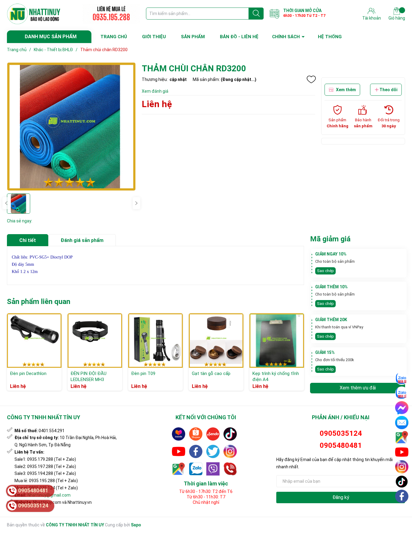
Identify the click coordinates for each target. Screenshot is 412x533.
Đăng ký (340, 497)
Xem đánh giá (155, 91)
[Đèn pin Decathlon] (34, 340)
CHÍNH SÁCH (286, 36)
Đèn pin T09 (143, 373)
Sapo (136, 524)
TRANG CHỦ (113, 36)
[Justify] (256, 14)
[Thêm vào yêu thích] (311, 79)
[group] (71, 127)
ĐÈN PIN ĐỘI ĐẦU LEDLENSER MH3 (88, 376)
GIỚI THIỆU (154, 36)
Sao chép (325, 270)
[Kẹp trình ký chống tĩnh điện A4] (276, 340)
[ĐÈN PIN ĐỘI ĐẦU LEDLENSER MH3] (95, 340)
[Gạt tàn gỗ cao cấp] (216, 340)
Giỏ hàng (396, 18)
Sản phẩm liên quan (38, 301)
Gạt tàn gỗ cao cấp (211, 373)
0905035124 (341, 433)
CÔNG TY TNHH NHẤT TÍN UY (75, 524)
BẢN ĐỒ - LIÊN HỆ (239, 36)
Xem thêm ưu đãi (358, 388)
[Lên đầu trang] (402, 510)
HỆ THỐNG (330, 36)
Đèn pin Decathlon (28, 373)
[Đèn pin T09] (155, 340)
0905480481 (341, 445)
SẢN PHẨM (193, 36)
